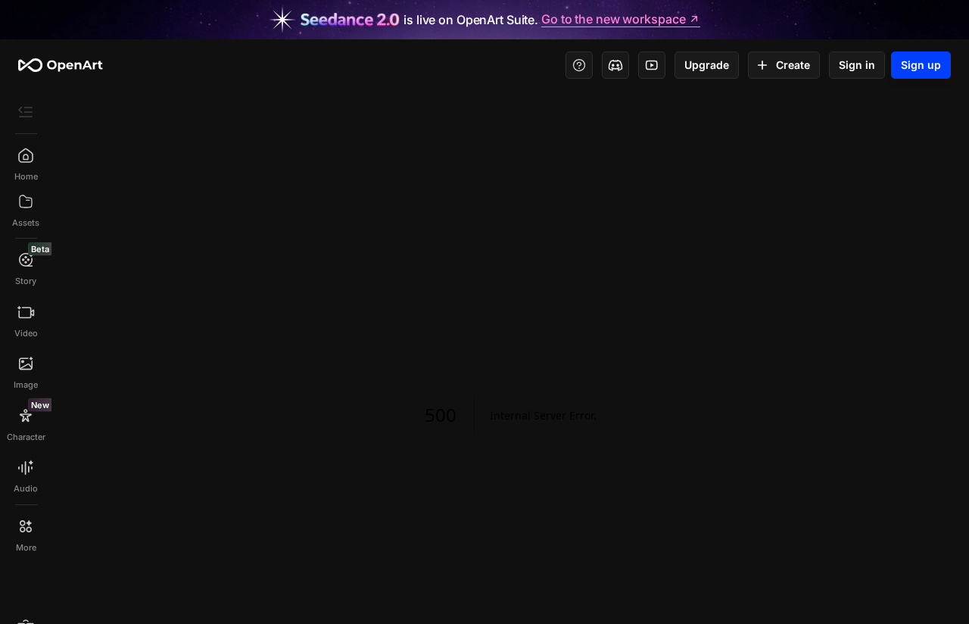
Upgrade (706, 64)
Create (793, 64)
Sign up (921, 64)
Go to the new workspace (613, 20)
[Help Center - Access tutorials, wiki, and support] (579, 65)
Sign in (857, 64)
